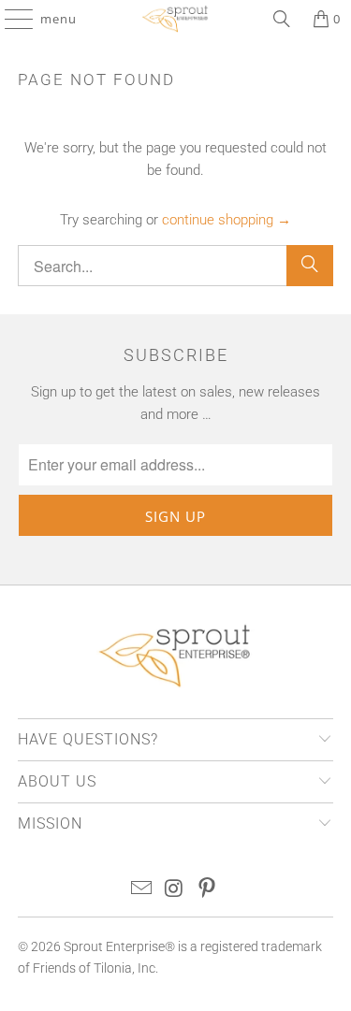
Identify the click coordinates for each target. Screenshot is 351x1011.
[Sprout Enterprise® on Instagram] (175, 890)
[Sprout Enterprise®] (176, 18)
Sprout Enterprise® (119, 946)
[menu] (10, 18)
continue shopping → (226, 219)
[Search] (282, 18)
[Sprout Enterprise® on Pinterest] (207, 890)
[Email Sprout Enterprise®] (142, 890)
